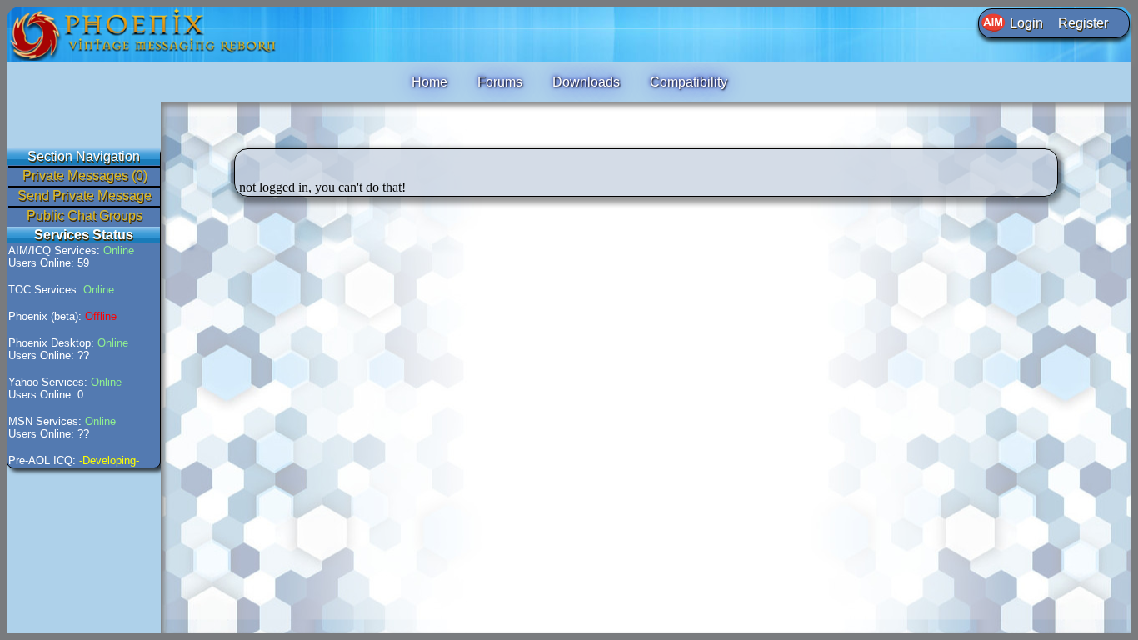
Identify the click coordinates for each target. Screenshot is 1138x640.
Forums (499, 82)
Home (429, 82)
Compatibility (688, 82)
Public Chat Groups (84, 215)
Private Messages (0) (84, 175)
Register (1083, 23)
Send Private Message (84, 195)
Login (1026, 23)
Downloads (586, 82)
